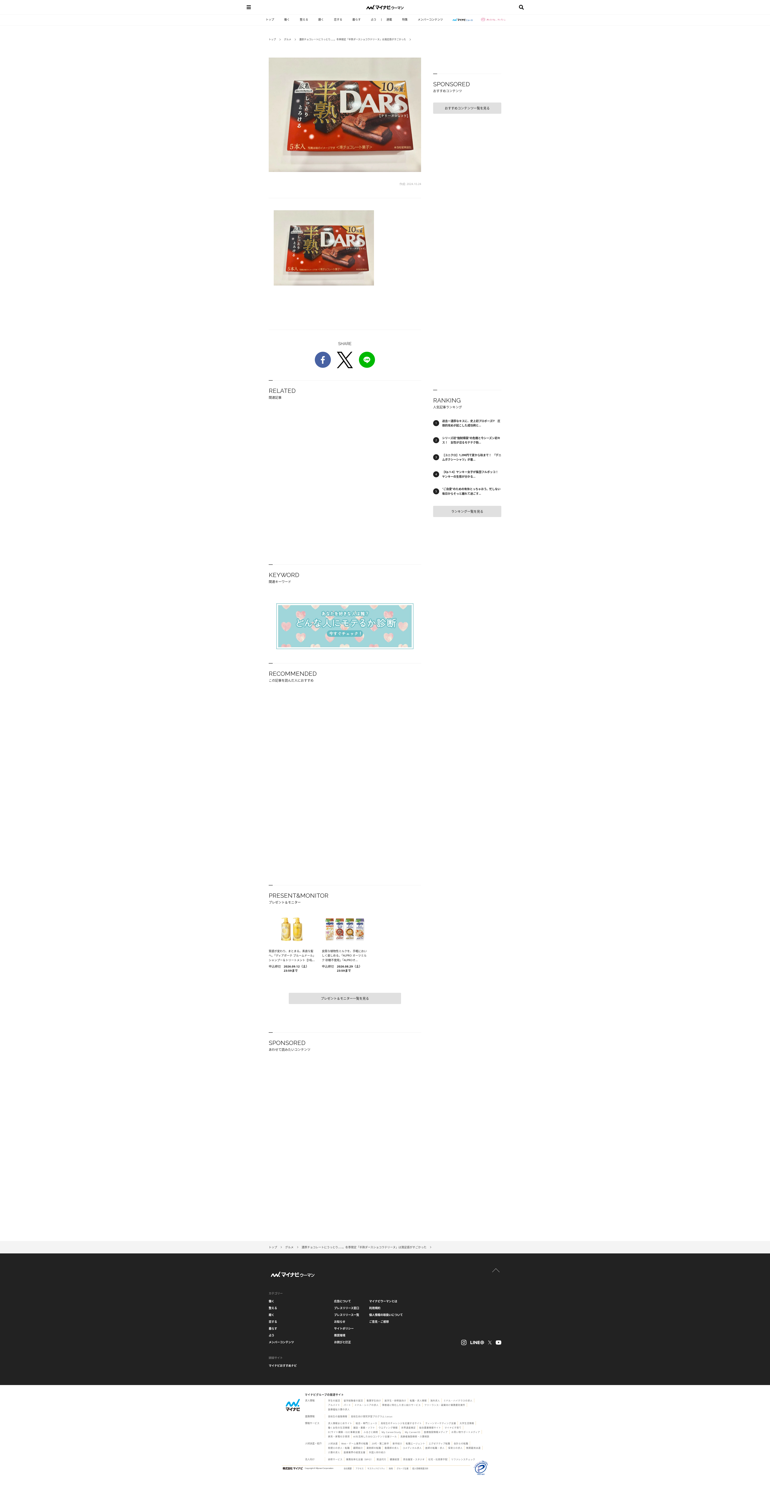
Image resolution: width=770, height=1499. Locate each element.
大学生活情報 (467, 1423)
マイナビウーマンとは (383, 1301)
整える (304, 19)
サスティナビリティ (376, 1468)
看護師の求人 (392, 1447)
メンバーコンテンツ (430, 19)
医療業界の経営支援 (354, 1452)
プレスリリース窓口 (346, 1308)
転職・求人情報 (418, 1400)
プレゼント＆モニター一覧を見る (345, 998)
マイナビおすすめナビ (283, 1365)
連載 (389, 19)
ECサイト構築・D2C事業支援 (344, 1432)
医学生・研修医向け (395, 1400)
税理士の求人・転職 (339, 1447)
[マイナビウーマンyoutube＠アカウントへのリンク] (498, 1342)
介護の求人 (334, 1452)
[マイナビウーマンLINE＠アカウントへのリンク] (477, 1342)
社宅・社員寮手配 (438, 1459)
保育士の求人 (455, 1447)
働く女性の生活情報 (339, 1427)
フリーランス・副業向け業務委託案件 (444, 1405)
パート (347, 1405)
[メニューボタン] (249, 7)
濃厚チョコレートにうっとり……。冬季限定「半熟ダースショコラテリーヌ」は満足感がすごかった (352, 39)
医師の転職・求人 (435, 1447)
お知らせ (339, 1321)
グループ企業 (402, 1468)
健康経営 (394, 1459)
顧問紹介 (358, 1447)
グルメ (287, 39)
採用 (391, 1468)
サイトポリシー (344, 1328)
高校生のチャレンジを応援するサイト (401, 1423)
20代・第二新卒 (380, 1443)
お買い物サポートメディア (465, 1432)
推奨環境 (339, 1335)
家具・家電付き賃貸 (339, 1436)
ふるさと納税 (371, 1432)
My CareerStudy (391, 1432)
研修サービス (335, 1459)
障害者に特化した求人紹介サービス (401, 1405)
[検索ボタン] (521, 7)
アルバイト (334, 1405)
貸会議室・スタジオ (414, 1459)
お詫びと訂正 (342, 1342)
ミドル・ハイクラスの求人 (458, 1400)
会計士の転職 (461, 1443)
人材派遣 (333, 1443)
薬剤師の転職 (374, 1447)
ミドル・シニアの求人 (367, 1405)
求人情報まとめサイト (340, 1423)
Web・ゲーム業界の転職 (354, 1443)
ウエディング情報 (388, 1427)
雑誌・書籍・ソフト (364, 1427)
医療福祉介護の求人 (339, 1409)
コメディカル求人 (412, 1447)
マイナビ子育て (453, 1427)
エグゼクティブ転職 (439, 1443)
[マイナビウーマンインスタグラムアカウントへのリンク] (463, 1342)
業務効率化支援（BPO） (359, 1459)
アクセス (360, 1468)
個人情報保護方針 (420, 1468)
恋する (338, 19)
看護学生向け (374, 1400)
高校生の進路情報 (337, 1416)
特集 (405, 19)
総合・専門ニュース (366, 1423)
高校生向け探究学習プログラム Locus (371, 1416)
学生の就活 (334, 1400)
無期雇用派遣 (473, 1447)
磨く (321, 19)
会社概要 (348, 1468)
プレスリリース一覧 (346, 1315)
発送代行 (381, 1459)
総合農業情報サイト (430, 1427)
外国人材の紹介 (377, 1452)
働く (287, 19)
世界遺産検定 (408, 1427)
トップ (270, 19)
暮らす (356, 19)
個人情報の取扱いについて (386, 1315)
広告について (342, 1301)
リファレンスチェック (463, 1459)
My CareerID (412, 1432)
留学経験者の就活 (353, 1400)
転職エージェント (415, 1443)
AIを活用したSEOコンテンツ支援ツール (375, 1436)
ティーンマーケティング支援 (440, 1423)
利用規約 (374, 1308)
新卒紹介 (397, 1443)
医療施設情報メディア (436, 1432)
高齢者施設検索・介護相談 (414, 1436)
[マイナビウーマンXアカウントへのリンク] (490, 1342)
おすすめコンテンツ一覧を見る (467, 108)
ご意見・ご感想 (379, 1321)
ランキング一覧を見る (467, 511)
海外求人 (435, 1400)
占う (373, 19)
